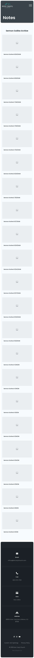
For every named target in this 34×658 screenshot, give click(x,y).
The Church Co (17, 650)
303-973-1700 (17, 580)
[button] (30, 5)
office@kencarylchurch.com (17, 560)
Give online (17, 600)
